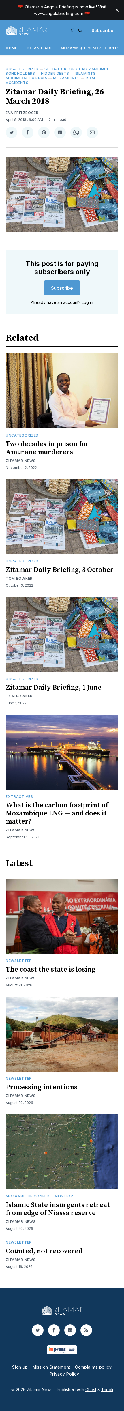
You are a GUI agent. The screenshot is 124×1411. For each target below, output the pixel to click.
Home (11, 48)
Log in (87, 302)
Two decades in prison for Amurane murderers (47, 448)
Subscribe (103, 30)
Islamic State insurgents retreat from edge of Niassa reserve (58, 1209)
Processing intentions (41, 1087)
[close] (117, 10)
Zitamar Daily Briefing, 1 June (54, 687)
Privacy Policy (64, 1373)
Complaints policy (93, 1367)
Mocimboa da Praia (26, 78)
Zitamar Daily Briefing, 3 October (60, 570)
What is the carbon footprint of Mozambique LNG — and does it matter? (57, 813)
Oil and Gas (39, 48)
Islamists (85, 73)
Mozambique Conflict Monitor (39, 1196)
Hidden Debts (55, 73)
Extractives (19, 796)
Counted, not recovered (44, 1251)
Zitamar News (20, 461)
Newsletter (19, 961)
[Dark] (73, 30)
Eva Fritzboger (22, 113)
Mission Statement (51, 1367)
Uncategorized (22, 69)
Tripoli (107, 1389)
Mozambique (66, 78)
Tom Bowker (19, 578)
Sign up (20, 1367)
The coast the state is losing (50, 969)
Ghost (90, 1389)
